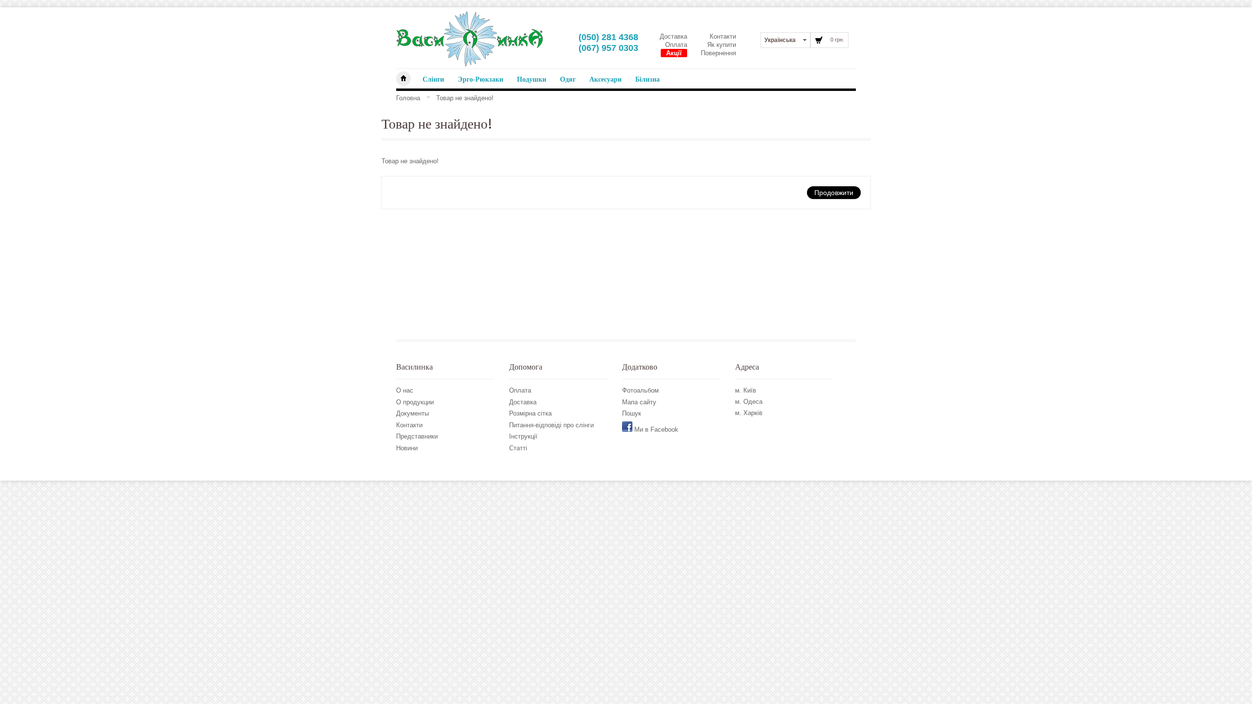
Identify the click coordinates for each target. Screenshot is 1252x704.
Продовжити (833, 192)
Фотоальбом (640, 390)
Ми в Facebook (655, 429)
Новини (407, 448)
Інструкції (523, 436)
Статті (518, 448)
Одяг (568, 79)
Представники (417, 436)
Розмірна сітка (530, 413)
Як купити (721, 44)
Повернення (718, 53)
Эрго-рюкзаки (480, 79)
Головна (408, 98)
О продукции (415, 402)
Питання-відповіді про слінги (551, 425)
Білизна (647, 79)
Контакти (723, 36)
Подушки (531, 79)
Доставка (673, 36)
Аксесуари (605, 79)
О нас (404, 390)
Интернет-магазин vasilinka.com (403, 78)
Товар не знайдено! (464, 98)
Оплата (676, 44)
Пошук (631, 413)
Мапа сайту (639, 402)
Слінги (433, 79)
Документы (412, 413)
